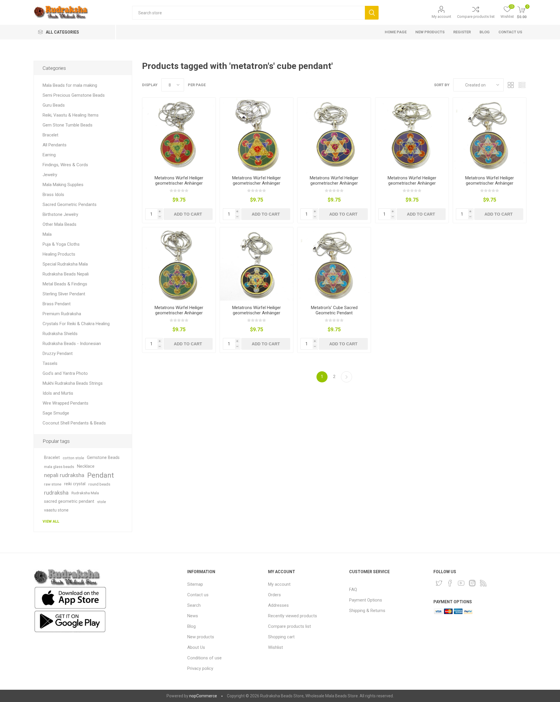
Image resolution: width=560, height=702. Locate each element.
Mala (47, 234)
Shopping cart (281, 636)
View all (51, 521)
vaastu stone (56, 510)
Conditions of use (204, 658)
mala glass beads (59, 466)
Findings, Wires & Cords (65, 164)
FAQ (353, 589)
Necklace (85, 466)
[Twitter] (439, 583)
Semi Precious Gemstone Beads (74, 95)
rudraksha (56, 492)
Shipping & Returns (367, 610)
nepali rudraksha (64, 475)
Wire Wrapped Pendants (65, 403)
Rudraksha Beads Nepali (66, 274)
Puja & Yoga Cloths (61, 244)
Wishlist (275, 647)
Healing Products (59, 254)
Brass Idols (53, 194)
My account (441, 16)
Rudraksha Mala (85, 492)
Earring (49, 154)
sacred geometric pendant (69, 501)
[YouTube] (461, 583)
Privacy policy (200, 668)
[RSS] (483, 583)
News (192, 615)
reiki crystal (74, 483)
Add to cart (188, 214)
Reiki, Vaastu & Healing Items (71, 115)
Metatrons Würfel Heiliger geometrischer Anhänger (179, 180)
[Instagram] (472, 583)
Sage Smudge (56, 413)
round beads (99, 484)
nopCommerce (203, 696)
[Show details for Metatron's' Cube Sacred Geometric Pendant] (334, 264)
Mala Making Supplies (63, 184)
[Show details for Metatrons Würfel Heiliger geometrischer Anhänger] (179, 134)
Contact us (198, 594)
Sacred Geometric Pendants (70, 204)
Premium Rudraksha (62, 313)
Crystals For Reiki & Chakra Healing (76, 323)
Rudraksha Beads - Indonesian (72, 343)
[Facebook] (450, 583)
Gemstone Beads (103, 457)
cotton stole (73, 457)
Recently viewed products (292, 615)
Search (372, 13)
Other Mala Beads (59, 224)
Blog (191, 626)
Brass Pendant (57, 303)
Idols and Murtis (58, 393)
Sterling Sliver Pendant (64, 294)
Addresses (278, 605)
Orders (274, 594)
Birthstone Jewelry (60, 214)
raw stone (52, 484)
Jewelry (50, 174)
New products (200, 636)
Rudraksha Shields (60, 333)
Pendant (100, 475)
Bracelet (50, 135)
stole (101, 501)
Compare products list (476, 16)
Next (346, 376)
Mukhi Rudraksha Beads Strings (73, 383)
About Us (196, 647)
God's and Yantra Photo (65, 373)
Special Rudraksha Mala (65, 264)
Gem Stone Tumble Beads (67, 125)
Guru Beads (54, 105)
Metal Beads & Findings (65, 284)
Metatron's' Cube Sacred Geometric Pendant (334, 310)
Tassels (50, 363)
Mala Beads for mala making (70, 85)
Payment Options (365, 600)
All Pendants (54, 145)
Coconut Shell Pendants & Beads (74, 423)
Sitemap (195, 584)
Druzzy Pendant (58, 353)
